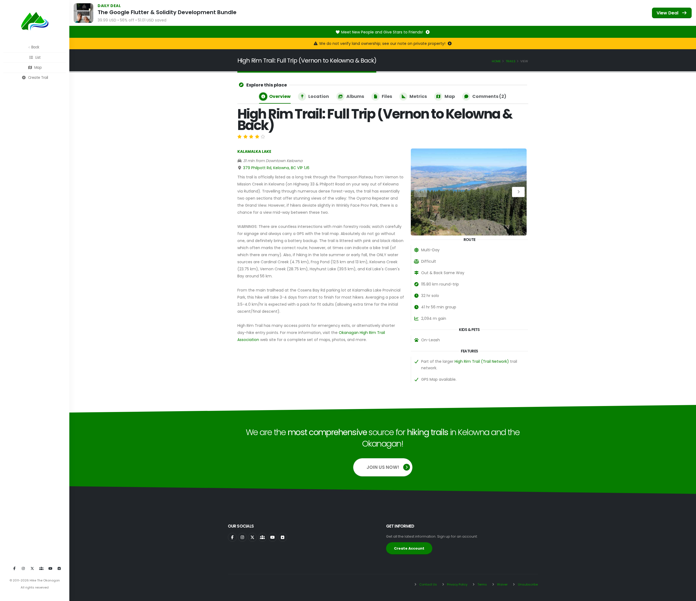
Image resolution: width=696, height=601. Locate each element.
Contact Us (427, 584)
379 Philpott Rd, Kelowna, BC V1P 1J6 (276, 168)
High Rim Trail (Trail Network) (482, 361)
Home (496, 61)
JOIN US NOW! (382, 467)
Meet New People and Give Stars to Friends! (382, 32)
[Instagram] (23, 568)
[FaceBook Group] (41, 568)
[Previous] (420, 192)
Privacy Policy (456, 584)
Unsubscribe (527, 584)
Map (37, 67)
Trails (510, 61)
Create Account (409, 548)
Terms (482, 584)
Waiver (502, 584)
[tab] (275, 97)
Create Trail (37, 77)
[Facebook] (14, 568)
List (37, 57)
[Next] (518, 192)
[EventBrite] (59, 568)
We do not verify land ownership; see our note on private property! (382, 43)
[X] (32, 568)
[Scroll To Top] (686, 595)
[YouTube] (50, 568)
